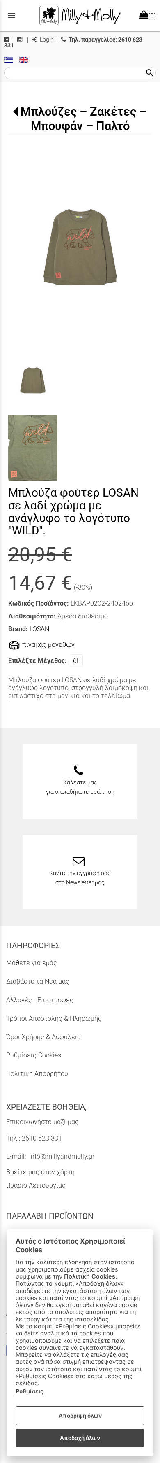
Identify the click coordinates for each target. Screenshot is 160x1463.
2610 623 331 (42, 1138)
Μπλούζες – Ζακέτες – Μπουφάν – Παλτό (83, 119)
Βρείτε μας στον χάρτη (40, 1172)
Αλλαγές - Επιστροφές (39, 1000)
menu (11, 16)
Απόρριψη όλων (80, 1415)
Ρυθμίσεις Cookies (33, 1055)
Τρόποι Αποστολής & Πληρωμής (54, 1018)
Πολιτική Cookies (89, 1276)
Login (46, 39)
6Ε (76, 661)
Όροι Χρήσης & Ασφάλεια (43, 1037)
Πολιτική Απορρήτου (37, 1074)
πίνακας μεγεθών (48, 645)
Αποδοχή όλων (80, 1438)
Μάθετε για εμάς (31, 963)
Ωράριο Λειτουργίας (36, 1185)
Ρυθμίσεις (29, 1391)
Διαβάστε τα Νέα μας (37, 981)
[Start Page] (80, 15)
